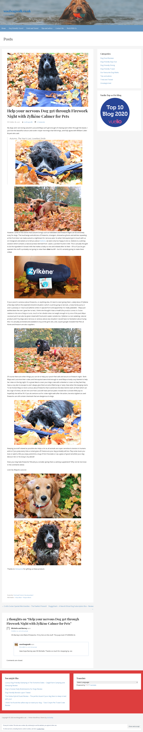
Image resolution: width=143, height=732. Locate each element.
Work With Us (71, 28)
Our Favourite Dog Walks (109, 72)
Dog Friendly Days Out (108, 62)
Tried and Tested (32, 28)
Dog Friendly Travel (16, 28)
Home (4, 28)
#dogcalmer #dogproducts (23, 597)
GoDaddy (50, 717)
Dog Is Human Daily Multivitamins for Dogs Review (23, 689)
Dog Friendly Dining (107, 65)
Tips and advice (46, 28)
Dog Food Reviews (107, 58)
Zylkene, (43, 241)
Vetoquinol (19, 569)
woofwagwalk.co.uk (17, 11)
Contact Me (60, 28)
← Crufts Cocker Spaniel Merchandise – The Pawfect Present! (24, 606)
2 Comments (41, 122)
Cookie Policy (40, 729)
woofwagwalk (28, 122)
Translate (92, 685)
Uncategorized (28, 595)
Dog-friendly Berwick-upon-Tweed (17, 693)
